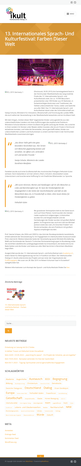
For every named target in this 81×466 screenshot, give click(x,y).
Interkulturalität (11, 403)
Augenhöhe (21, 379)
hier (68, 267)
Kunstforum (9, 407)
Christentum (32, 383)
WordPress (45, 461)
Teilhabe (39, 411)
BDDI (47, 379)
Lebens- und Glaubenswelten (28, 407)
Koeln (66, 403)
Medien (45, 407)
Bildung (9, 383)
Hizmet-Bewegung (51, 398)
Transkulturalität (49, 411)
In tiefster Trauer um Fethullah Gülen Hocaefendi (24, 351)
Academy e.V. (68, 253)
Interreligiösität (37, 403)
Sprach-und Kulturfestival (27, 411)
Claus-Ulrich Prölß (44, 383)
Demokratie (56, 383)
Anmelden (9, 430)
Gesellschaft (14, 398)
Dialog (48, 388)
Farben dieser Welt (22, 393)
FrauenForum (51, 393)
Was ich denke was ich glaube (13, 415)
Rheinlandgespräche (12, 411)
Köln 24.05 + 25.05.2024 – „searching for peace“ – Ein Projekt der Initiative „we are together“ (40, 355)
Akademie (10, 379)
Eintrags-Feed (10, 434)
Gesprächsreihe (30, 398)
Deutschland (33, 388)
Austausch (35, 379)
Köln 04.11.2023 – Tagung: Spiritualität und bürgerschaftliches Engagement (34, 362)
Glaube (39, 398)
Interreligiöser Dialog (25, 403)
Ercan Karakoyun (61, 388)
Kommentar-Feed (12, 438)
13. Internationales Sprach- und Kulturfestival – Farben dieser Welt (15, 307)
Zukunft (50, 415)
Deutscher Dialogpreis (14, 388)
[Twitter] (75, 2)
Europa (10, 393)
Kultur (71, 403)
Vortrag (58, 411)
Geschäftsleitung (62, 393)
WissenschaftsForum (29, 415)
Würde (40, 414)
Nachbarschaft (56, 407)
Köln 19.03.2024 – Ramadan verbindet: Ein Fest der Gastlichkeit (29, 359)
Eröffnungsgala (11, 260)
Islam (47, 402)
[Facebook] (72, 2)
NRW (69, 407)
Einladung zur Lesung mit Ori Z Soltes (19, 347)
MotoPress (29, 461)
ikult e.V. (63, 398)
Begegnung (60, 379)
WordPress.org (10, 442)
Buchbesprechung (20, 383)
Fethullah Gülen (37, 393)
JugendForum (57, 403)
